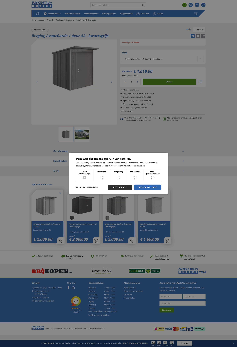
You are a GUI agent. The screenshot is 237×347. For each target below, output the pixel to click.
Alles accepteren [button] (147, 187)
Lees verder (151, 165)
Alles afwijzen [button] (120, 187)
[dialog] (118, 173)
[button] (87, 187)
